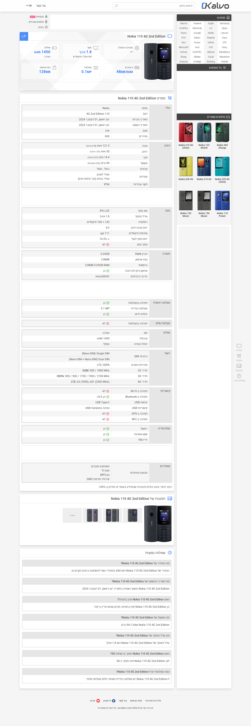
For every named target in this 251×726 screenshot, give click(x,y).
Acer (197, 47)
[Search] (116, 5)
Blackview (224, 56)
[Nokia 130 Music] (186, 201)
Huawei (197, 23)
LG (210, 28)
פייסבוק (107, 700)
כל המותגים (215, 67)
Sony (224, 47)
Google (197, 33)
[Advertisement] (112, 22)
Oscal (211, 56)
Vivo (183, 42)
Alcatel (224, 61)
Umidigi (197, 61)
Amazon (183, 61)
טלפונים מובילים (36, 22)
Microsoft (183, 47)
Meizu (197, 37)
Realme (211, 37)
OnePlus (183, 28)
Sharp (183, 56)
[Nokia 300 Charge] (222, 133)
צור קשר (41, 5)
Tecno (183, 33)
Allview (197, 56)
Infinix (211, 42)
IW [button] (30, 5)
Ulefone (211, 52)
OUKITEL (197, 52)
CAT (211, 47)
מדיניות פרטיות (153, 700)
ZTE (225, 42)
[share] (24, 36)
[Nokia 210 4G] (204, 167)
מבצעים (37, 16)
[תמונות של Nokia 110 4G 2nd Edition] (158, 61)
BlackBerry (224, 52)
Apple (211, 23)
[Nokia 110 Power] (222, 201)
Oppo (224, 28)
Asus (224, 37)
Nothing (211, 61)
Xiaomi (183, 23)
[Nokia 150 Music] (204, 201)
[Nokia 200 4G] (186, 167)
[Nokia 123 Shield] (204, 133)
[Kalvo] (215, 5)
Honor (197, 42)
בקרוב (41, 27)
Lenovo (224, 33)
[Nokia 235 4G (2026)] (222, 167)
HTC (183, 37)
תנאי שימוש (136, 700)
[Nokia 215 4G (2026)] (186, 133)
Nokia (211, 33)
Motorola (197, 28)
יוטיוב (93, 700)
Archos (183, 52)
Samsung (224, 23)
